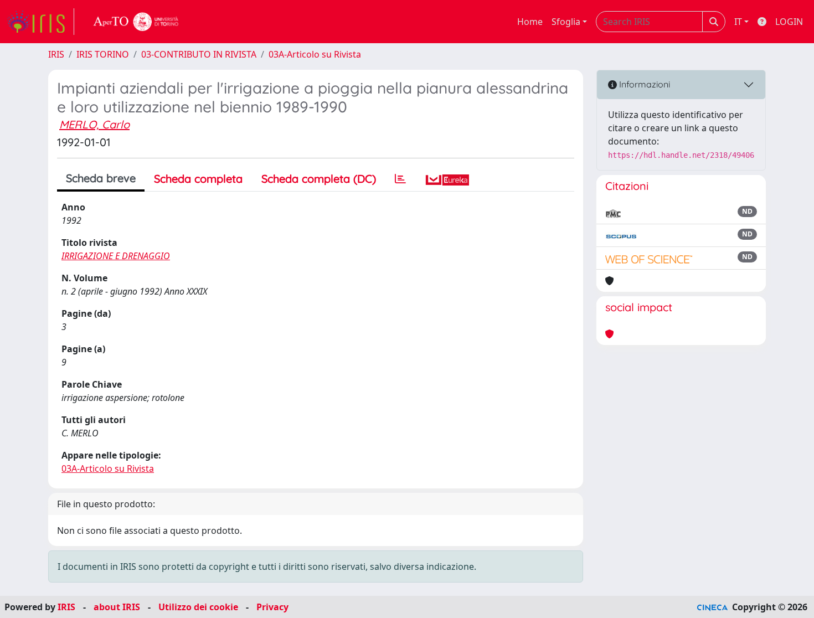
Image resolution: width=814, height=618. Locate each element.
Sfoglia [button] (566, 22)
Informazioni (643, 84)
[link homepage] (40, 21)
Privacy (272, 607)
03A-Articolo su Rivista (315, 54)
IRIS (56, 54)
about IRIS (117, 607)
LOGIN (789, 22)
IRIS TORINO (102, 54)
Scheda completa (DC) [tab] (318, 179)
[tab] (400, 178)
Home (530, 22)
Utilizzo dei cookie (198, 607)
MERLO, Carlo (94, 124)
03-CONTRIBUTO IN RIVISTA (198, 54)
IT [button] (738, 22)
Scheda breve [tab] (101, 178)
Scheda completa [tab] (198, 179)
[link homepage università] (136, 21)
